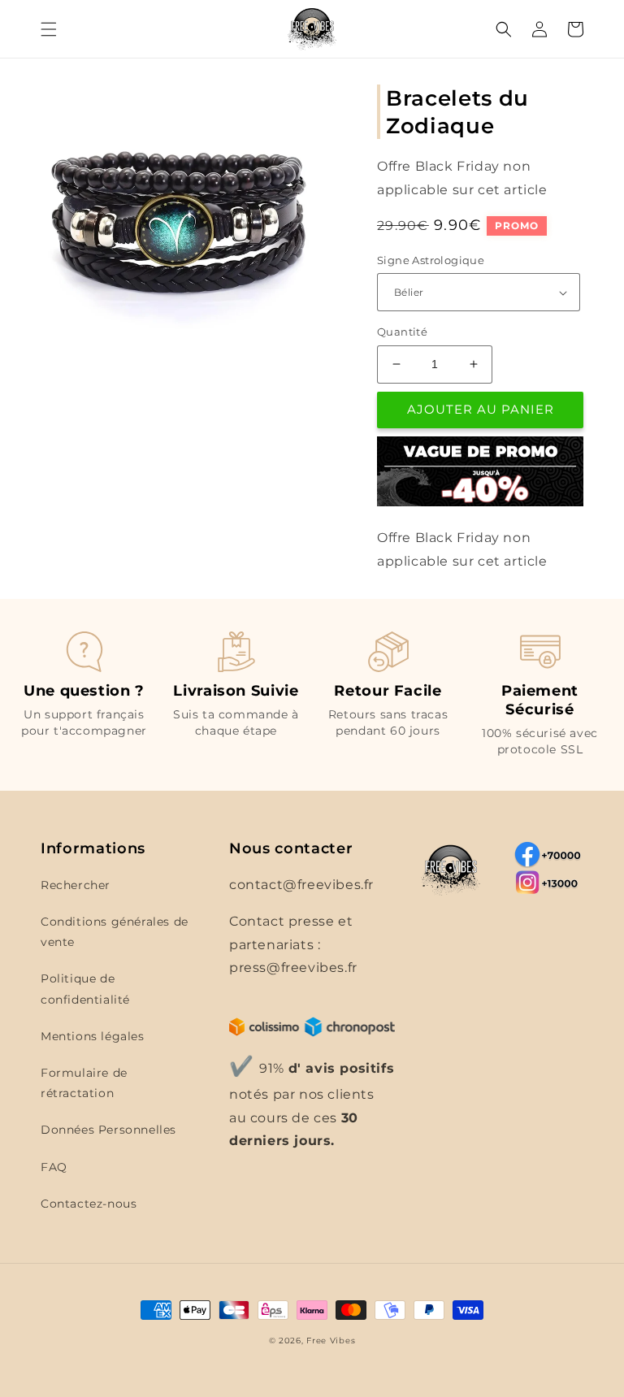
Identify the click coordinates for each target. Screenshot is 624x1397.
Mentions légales (93, 1036)
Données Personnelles (108, 1129)
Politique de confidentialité (85, 988)
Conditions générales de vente (114, 931)
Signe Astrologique (430, 260)
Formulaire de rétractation (84, 1082)
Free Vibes (330, 1340)
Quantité (402, 331)
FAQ (54, 1167)
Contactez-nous (88, 1203)
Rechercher (75, 885)
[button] (49, 29)
